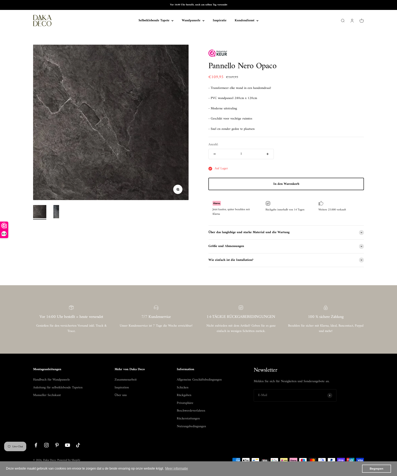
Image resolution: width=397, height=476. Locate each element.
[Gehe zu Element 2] (56, 212)
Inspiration (122, 387)
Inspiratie (219, 20)
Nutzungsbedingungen (191, 426)
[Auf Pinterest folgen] (57, 445)
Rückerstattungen (188, 418)
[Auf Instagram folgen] (46, 445)
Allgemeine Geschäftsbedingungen (199, 380)
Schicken (182, 387)
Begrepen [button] (376, 468)
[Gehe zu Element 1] (39, 212)
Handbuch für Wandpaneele (51, 380)
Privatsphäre (185, 403)
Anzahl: (213, 144)
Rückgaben (184, 395)
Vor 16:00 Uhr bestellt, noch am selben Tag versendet (198, 5)
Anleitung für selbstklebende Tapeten (58, 387)
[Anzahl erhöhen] (268, 154)
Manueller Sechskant (47, 395)
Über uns (121, 395)
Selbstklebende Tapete (154, 20)
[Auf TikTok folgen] (78, 445)
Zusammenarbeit (126, 380)
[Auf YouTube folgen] (67, 445)
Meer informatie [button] (176, 468)
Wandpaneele (191, 20)
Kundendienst (244, 20)
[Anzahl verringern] (215, 154)
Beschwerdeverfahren (191, 411)
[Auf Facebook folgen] (36, 445)
